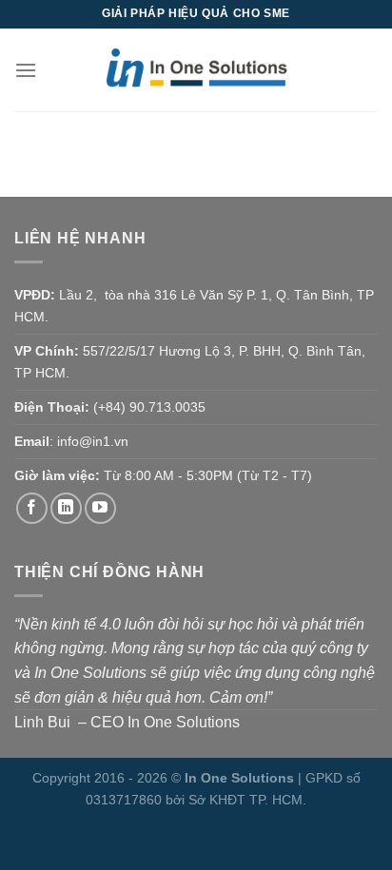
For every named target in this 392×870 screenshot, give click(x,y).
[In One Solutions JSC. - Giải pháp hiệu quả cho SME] (196, 70)
